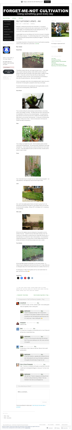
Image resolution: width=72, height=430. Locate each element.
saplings (17, 290)
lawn (32, 288)
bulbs (19, 287)
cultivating (33, 287)
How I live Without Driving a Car (57, 64)
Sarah (21, 328)
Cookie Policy (27, 427)
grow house (25, 288)
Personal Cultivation (8, 31)
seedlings (21, 290)
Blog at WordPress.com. (7, 425)
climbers (28, 287)
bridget (21, 346)
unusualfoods (23, 302)
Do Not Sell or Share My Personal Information (20, 425)
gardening (18, 288)
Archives (14, 18)
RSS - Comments (7, 418)
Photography (7, 34)
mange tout (35, 288)
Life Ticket (21, 18)
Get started (47, 1)
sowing (30, 290)
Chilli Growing (7, 24)
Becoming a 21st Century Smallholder (59, 65)
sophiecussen (27, 311)
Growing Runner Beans (56, 60)
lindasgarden (23, 322)
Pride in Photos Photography (26, 364)
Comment (44, 402)
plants (39, 288)
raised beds (46, 288)
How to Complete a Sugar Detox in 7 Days (41, 295)
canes (22, 287)
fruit (42, 287)
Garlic (21, 288)
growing (29, 288)
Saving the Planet (7, 39)
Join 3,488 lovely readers (8, 71)
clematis (25, 287)
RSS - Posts (6, 416)
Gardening (32, 23)
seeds (25, 290)
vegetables (37, 290)
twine (33, 290)
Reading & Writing (7, 37)
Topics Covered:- (7, 21)
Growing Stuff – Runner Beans (22, 295)
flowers (39, 287)
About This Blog (6, 18)
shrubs (27, 290)
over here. (37, 43)
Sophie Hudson (26, 23)
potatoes (41, 288)
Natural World (7, 29)
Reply (38, 302)
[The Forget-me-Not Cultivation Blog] (36, 11)
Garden (44, 287)
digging (36, 287)
